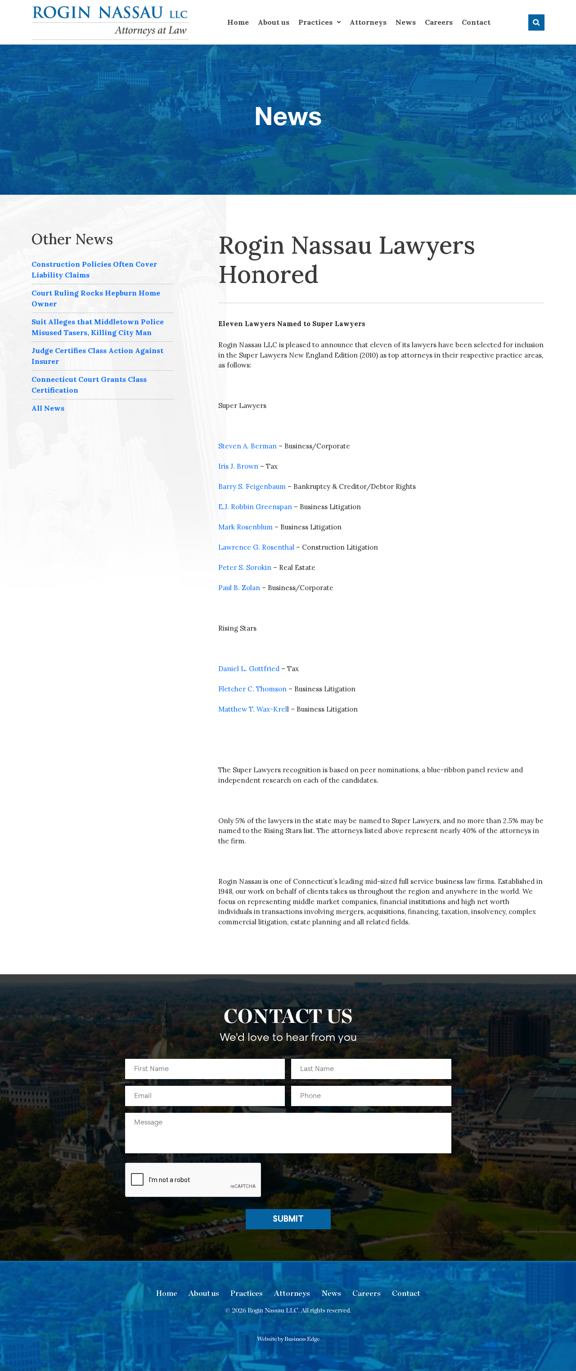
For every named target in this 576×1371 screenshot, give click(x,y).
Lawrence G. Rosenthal (256, 547)
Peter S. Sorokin (244, 567)
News (406, 22)
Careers (439, 22)
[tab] (102, 269)
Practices (315, 22)
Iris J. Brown (238, 466)
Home (238, 22)
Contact (476, 22)
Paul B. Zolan (239, 587)
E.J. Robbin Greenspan (255, 506)
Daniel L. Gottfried (248, 668)
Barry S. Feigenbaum (252, 486)
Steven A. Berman (247, 446)
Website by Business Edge (288, 1339)
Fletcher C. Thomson (252, 689)
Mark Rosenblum (245, 527)
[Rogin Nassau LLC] (110, 22)
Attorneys (368, 22)
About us (273, 22)
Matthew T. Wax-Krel (252, 709)
